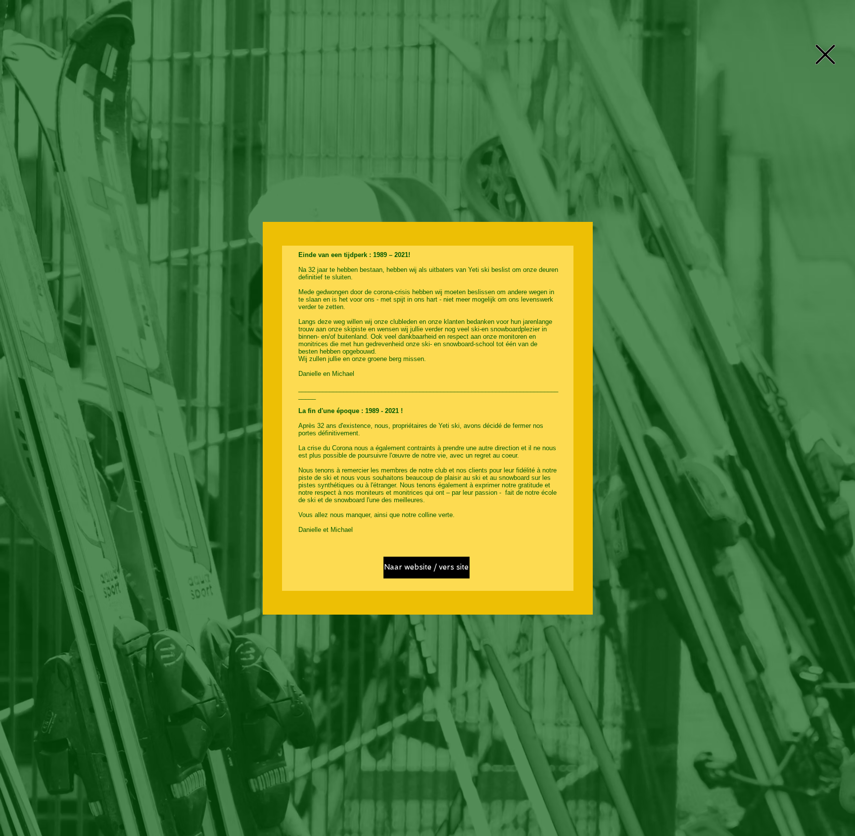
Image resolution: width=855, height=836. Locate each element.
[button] (825, 54)
